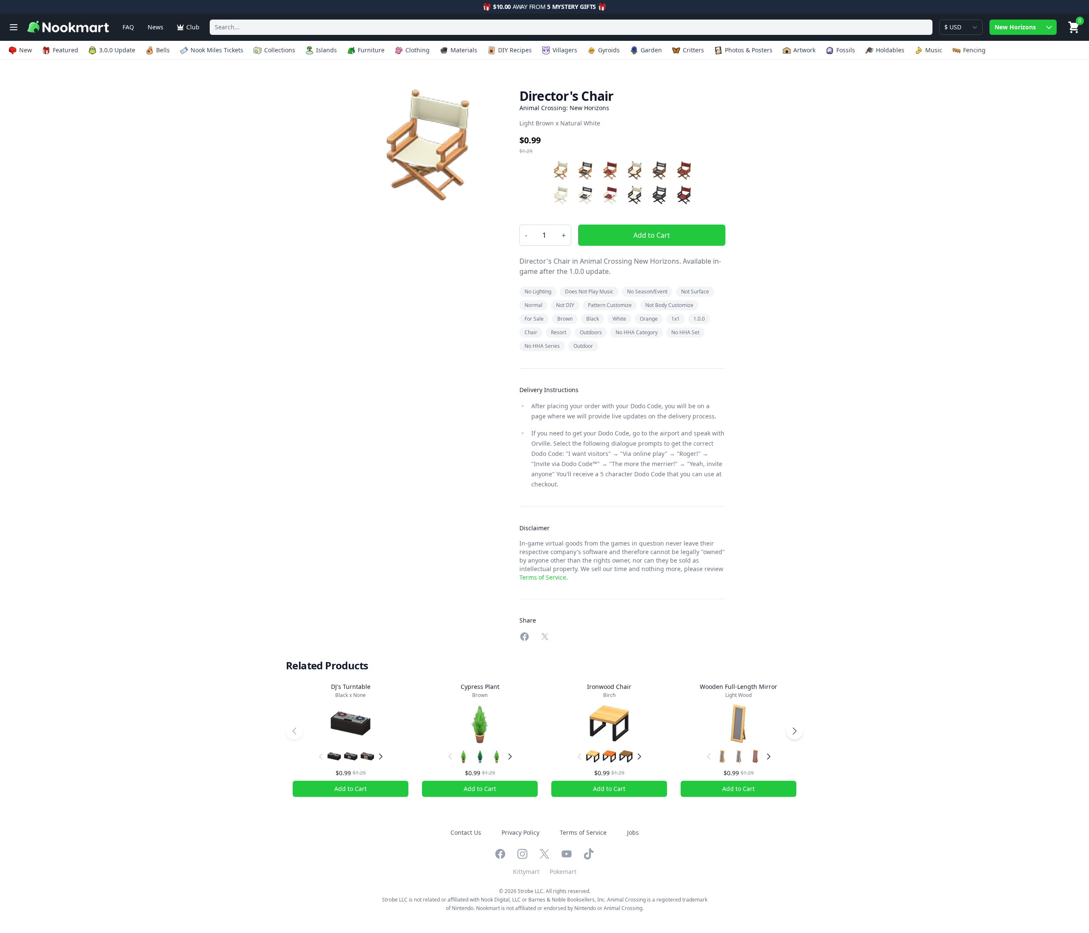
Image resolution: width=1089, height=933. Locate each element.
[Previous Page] (294, 731)
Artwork (804, 50)
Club (193, 27)
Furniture (371, 50)
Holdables (890, 50)
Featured (65, 50)
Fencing (974, 50)
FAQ (128, 27)
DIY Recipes (515, 50)
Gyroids (609, 50)
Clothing (417, 50)
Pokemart (563, 872)
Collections (279, 50)
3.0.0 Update (117, 50)
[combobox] (571, 27)
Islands (326, 50)
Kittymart (526, 872)
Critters (693, 50)
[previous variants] (320, 756)
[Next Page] (794, 731)
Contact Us (465, 832)
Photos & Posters (749, 50)
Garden (651, 50)
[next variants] (380, 756)
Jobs (633, 832)
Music (933, 50)
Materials (463, 50)
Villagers (565, 50)
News (155, 27)
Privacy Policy (520, 832)
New (25, 50)
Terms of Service (542, 577)
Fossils (845, 50)
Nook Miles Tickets (217, 50)
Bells (163, 50)
